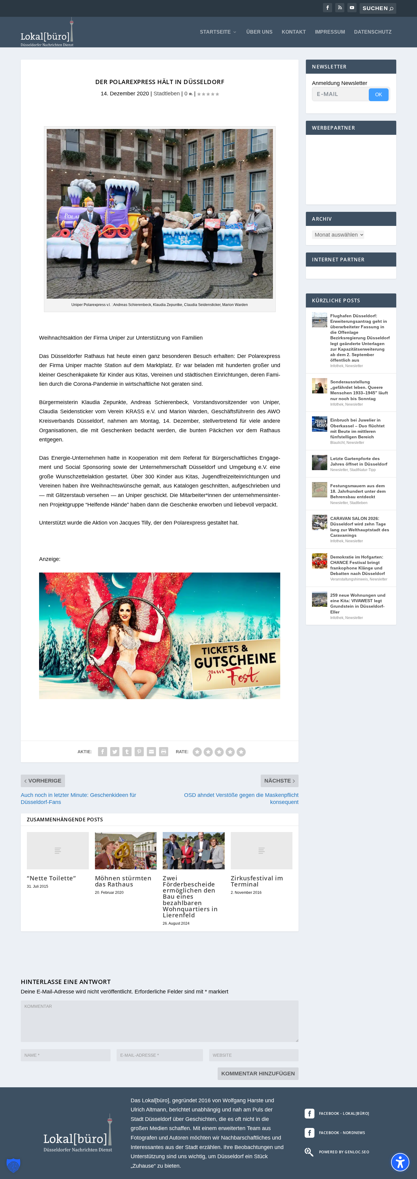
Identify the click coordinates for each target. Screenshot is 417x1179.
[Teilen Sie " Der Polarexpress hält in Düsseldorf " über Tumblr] (127, 752)
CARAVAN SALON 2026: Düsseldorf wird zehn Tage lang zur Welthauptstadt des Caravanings (359, 527)
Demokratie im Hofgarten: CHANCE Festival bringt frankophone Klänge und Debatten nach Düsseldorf (357, 565)
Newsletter (354, 366)
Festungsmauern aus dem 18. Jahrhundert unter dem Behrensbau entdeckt (358, 491)
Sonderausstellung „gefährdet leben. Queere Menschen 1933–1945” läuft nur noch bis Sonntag (359, 390)
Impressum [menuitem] (330, 32)
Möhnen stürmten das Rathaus (123, 881)
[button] (13, 1165)
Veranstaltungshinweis (349, 579)
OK (378, 94)
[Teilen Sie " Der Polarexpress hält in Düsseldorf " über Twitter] (115, 752)
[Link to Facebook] (327, 7)
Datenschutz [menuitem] (373, 32)
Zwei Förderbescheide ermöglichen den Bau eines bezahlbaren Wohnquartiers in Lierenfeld (190, 896)
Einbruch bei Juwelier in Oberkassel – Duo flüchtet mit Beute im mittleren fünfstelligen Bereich (357, 428)
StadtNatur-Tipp (363, 470)
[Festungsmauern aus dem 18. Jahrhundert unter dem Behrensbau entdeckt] (319, 489)
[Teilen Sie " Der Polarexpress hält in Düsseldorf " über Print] (164, 752)
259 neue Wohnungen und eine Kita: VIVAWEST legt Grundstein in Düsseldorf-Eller (358, 603)
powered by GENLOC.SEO (344, 1152)
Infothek (336, 366)
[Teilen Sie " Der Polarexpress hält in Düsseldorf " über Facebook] (102, 752)
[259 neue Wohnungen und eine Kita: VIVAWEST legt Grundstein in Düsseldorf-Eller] (319, 599)
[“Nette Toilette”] (58, 850)
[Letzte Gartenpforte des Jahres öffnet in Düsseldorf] (319, 462)
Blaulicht (337, 442)
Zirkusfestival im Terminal (257, 881)
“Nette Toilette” (51, 878)
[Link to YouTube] (352, 7)
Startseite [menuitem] (215, 32)
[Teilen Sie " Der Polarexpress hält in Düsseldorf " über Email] (151, 752)
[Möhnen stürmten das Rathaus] (126, 850)
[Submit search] (391, 9)
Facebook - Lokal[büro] (344, 1113)
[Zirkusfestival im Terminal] (262, 850)
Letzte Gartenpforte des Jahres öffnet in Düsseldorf (358, 461)
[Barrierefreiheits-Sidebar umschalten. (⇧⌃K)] (400, 1162)
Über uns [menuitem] (259, 32)
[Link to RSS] (339, 7)
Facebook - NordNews (342, 1132)
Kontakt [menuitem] (294, 32)
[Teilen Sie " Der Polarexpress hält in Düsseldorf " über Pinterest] (139, 752)
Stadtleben (167, 93)
